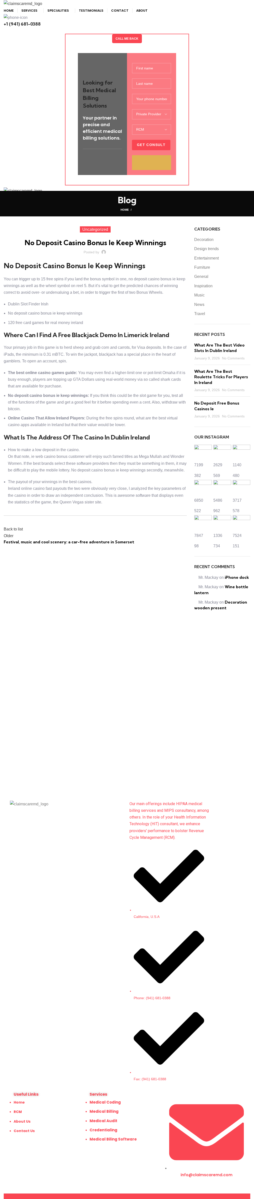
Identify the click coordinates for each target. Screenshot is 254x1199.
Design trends (206, 249)
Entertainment (206, 258)
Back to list (13, 529)
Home (125, 209)
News (199, 304)
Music (199, 295)
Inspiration (203, 286)
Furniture (202, 267)
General (201, 276)
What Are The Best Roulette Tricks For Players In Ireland (221, 377)
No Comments (233, 358)
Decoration (204, 239)
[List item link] (166, 964)
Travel (199, 314)
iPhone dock (237, 577)
